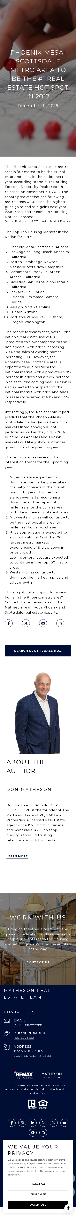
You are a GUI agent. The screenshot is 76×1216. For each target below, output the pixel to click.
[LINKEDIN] (43, 872)
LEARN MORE (17, 856)
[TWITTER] (10, 872)
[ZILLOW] (32, 872)
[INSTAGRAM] (10, 883)
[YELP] (21, 872)
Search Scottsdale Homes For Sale (42, 651)
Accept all (38, 1204)
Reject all (38, 1183)
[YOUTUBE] (65, 872)
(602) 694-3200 (24, 1037)
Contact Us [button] (38, 962)
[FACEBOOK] (54, 872)
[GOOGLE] (21, 883)
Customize (38, 1194)
